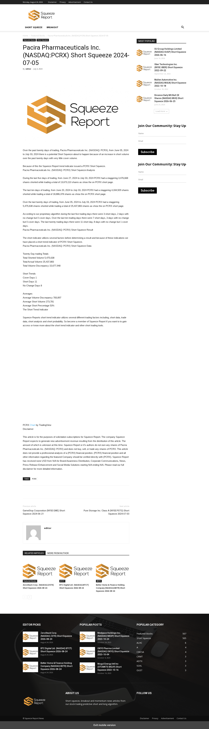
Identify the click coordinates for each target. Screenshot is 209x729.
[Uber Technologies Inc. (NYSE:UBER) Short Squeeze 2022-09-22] (144, 68)
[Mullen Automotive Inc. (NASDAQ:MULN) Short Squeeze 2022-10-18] (144, 83)
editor (28, 69)
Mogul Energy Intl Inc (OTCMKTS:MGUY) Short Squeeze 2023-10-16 (109, 667)
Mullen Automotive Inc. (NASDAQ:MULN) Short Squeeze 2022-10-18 (170, 83)
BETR (99, 581)
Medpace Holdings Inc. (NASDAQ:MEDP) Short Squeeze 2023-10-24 (113, 636)
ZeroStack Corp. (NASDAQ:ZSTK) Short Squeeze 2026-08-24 (56, 636)
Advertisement (75, 2)
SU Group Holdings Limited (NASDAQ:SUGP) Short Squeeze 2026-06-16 (170, 52)
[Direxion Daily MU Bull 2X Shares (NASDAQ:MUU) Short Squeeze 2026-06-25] (144, 99)
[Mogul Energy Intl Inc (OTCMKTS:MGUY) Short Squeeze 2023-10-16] (87, 667)
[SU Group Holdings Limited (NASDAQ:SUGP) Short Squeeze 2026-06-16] (144, 52)
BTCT (62, 581)
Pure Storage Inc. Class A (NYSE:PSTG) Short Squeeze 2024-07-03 (106, 512)
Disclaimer (52, 2)
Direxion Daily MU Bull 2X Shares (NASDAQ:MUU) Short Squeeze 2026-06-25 (168, 98)
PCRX (34, 479)
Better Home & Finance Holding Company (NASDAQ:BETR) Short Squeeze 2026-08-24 (110, 588)
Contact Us (88, 2)
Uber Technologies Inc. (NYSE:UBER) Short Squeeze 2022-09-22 (168, 67)
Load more (160, 111)
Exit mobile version (104, 725)
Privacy (63, 2)
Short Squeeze (33, 27)
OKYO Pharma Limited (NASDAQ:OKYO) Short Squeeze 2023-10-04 (113, 651)
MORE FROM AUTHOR (58, 553)
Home (25, 35)
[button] (182, 27)
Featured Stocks (38, 35)
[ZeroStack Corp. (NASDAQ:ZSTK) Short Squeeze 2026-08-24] (39, 570)
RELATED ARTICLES (34, 553)
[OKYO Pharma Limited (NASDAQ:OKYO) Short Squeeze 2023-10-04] (87, 652)
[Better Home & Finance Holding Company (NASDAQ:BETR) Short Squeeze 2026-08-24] (112, 570)
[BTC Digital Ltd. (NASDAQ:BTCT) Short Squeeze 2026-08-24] (76, 570)
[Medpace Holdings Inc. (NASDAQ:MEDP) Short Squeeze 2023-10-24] (87, 636)
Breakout (52, 27)
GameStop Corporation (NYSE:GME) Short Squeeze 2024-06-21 (44, 512)
